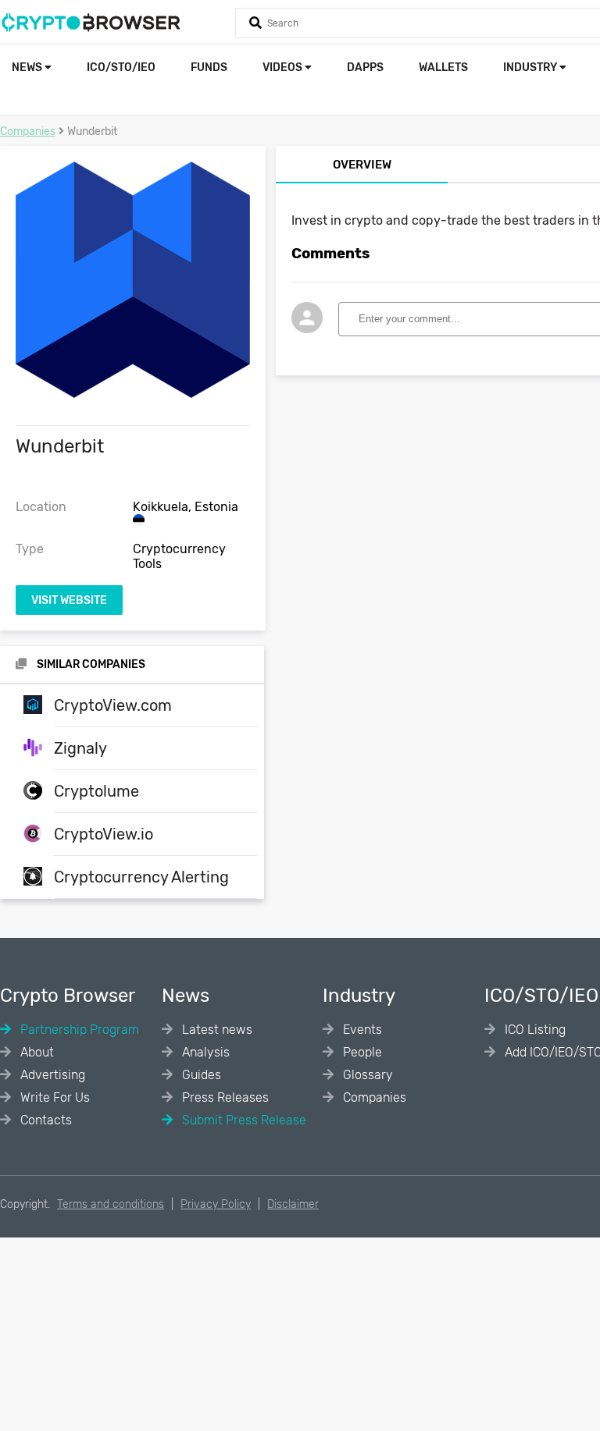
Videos (283, 67)
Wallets (443, 67)
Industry (531, 67)
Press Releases (224, 1097)
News (28, 67)
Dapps (365, 67)
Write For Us (53, 1097)
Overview (362, 165)
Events (361, 1029)
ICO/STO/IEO (121, 67)
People (361, 1052)
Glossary (366, 1074)
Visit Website (69, 600)
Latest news (215, 1029)
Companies (27, 131)
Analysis (204, 1052)
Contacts (44, 1120)
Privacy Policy (215, 1204)
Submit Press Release (242, 1120)
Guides (200, 1074)
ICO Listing (534, 1029)
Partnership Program (78, 1029)
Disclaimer (293, 1204)
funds (209, 67)
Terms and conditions (110, 1204)
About (35, 1052)
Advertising (51, 1074)
